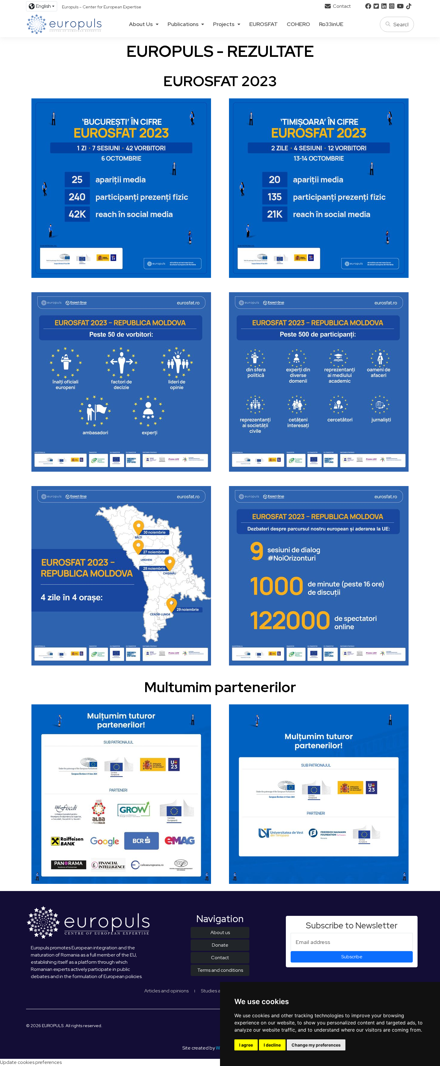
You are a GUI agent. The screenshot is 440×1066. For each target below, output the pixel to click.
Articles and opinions (166, 991)
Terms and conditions (220, 970)
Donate (220, 945)
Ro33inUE (331, 24)
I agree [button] (246, 1044)
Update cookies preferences (31, 1062)
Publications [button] (183, 24)
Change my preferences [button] (316, 1044)
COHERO (298, 24)
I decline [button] (272, 1044)
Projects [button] (223, 24)
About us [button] (141, 24)
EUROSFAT (263, 24)
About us (220, 932)
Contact (341, 6)
